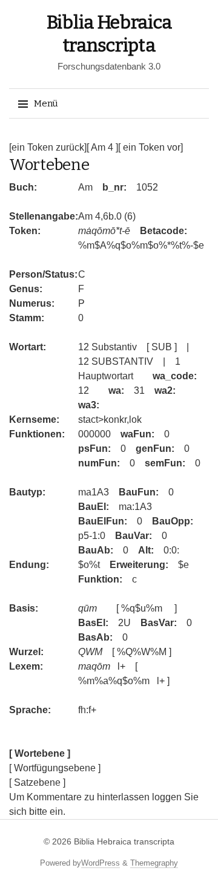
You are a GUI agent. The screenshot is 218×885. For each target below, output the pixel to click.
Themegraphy (154, 862)
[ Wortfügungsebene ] (55, 768)
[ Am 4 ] (102, 147)
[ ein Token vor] (150, 147)
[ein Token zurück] (48, 147)
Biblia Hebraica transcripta (124, 841)
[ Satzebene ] (37, 782)
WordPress (100, 862)
